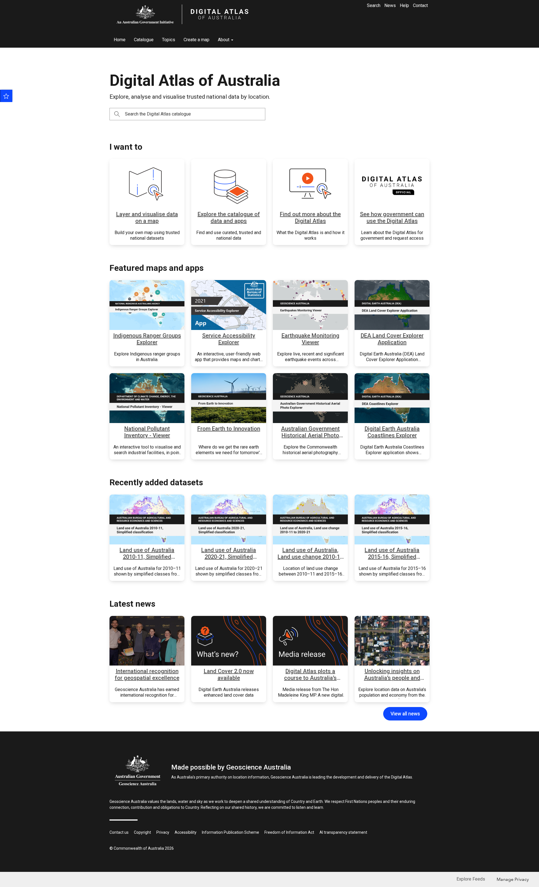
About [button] (224, 39)
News (390, 5)
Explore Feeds (470, 879)
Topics (168, 39)
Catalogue (144, 39)
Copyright (142, 832)
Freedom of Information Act (289, 832)
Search (373, 5)
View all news (405, 714)
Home (119, 39)
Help (404, 5)
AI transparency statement (343, 832)
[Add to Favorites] (6, 96)
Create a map (196, 39)
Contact (420, 5)
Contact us (119, 832)
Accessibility (186, 832)
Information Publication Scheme (230, 832)
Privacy (162, 832)
